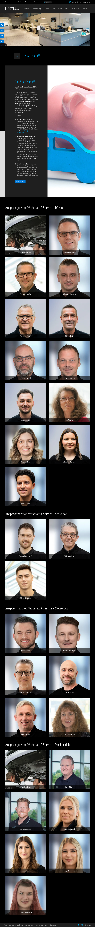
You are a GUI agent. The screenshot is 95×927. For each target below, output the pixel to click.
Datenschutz (39, 925)
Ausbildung (19, 925)
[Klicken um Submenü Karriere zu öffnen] (87, 9)
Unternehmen (9, 925)
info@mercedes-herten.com (26, 132)
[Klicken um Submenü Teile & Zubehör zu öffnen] (62, 9)
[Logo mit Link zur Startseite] (12, 9)
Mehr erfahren (20, 181)
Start (6, 2)
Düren (12, 2)
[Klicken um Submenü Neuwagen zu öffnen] (30, 9)
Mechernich (38, 2)
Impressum (29, 925)
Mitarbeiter (53, 925)
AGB (46, 925)
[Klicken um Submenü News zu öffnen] (80, 9)
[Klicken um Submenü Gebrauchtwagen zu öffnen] (43, 9)
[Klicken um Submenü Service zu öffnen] (50, 9)
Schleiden (20, 2)
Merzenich (28, 2)
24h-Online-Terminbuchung (81, 2)
